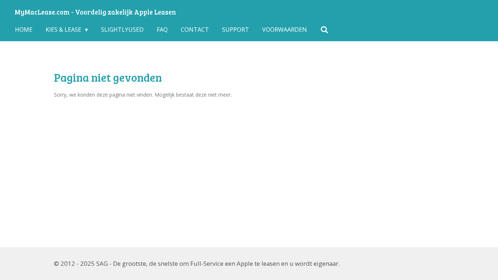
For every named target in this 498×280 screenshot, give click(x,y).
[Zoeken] (324, 29)
